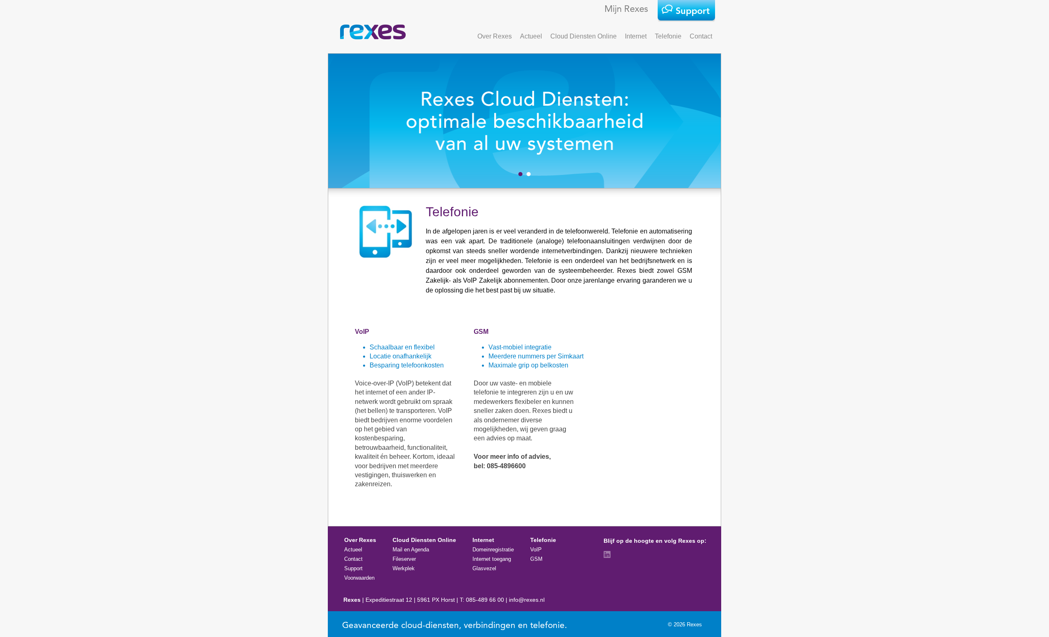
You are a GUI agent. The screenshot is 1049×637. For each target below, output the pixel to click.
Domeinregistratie (493, 549)
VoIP (536, 549)
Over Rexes (494, 36)
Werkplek (404, 568)
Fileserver (404, 559)
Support (353, 568)
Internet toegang (491, 559)
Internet (636, 36)
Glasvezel (484, 568)
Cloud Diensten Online (583, 36)
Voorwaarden (359, 578)
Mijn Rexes (626, 9)
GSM (536, 559)
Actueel (531, 36)
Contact (701, 36)
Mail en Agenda (411, 549)
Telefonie (668, 36)
